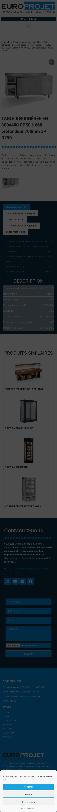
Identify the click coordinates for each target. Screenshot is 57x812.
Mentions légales (27, 808)
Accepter (28, 786)
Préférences (28, 802)
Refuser (29, 794)
